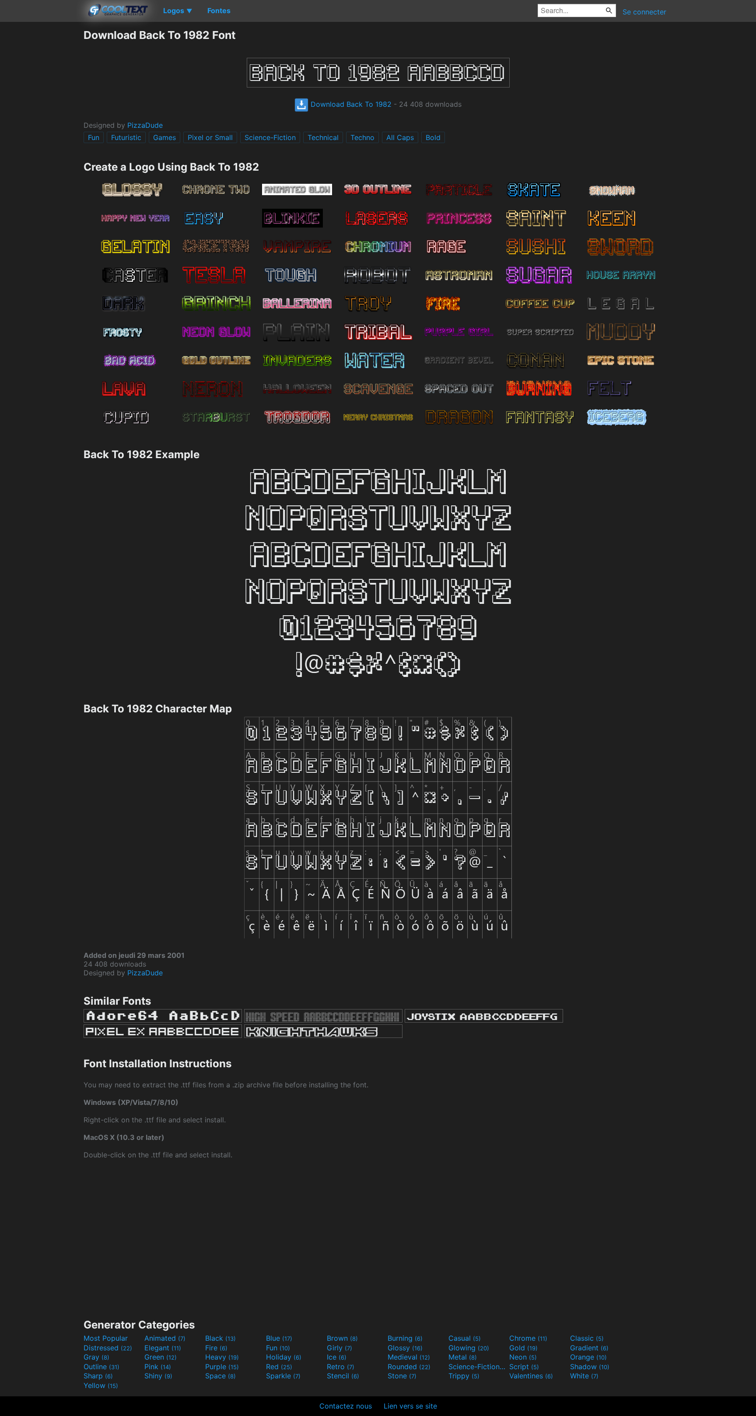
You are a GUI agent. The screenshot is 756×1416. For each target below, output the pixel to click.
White (584, 1375)
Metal (462, 1357)
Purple (222, 1366)
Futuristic (126, 137)
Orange (588, 1357)
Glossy (405, 1347)
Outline (101, 1366)
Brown (342, 1338)
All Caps (400, 137)
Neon (523, 1357)
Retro (340, 1366)
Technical (323, 137)
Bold (433, 137)
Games (164, 137)
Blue (279, 1338)
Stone (402, 1375)
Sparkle (283, 1375)
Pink (157, 1366)
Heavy (222, 1357)
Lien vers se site (410, 1406)
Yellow (101, 1385)
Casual (464, 1338)
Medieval (409, 1357)
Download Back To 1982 (350, 104)
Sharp (98, 1375)
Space (220, 1375)
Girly (339, 1347)
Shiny (158, 1375)
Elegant (162, 1347)
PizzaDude (145, 125)
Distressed (108, 1347)
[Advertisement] (42, 159)
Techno (362, 137)
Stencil (343, 1375)
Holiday (283, 1357)
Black (220, 1338)
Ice (336, 1357)
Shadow (589, 1366)
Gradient (589, 1347)
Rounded (409, 1366)
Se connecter (644, 11)
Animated (165, 1338)
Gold (523, 1347)
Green (160, 1357)
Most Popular (106, 1338)
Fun (93, 137)
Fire (216, 1347)
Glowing (468, 1347)
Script (524, 1366)
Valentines (531, 1375)
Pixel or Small (210, 137)
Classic (587, 1338)
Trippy (464, 1375)
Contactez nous (345, 1406)
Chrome (528, 1338)
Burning (405, 1338)
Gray (96, 1357)
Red (279, 1366)
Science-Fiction (270, 137)
